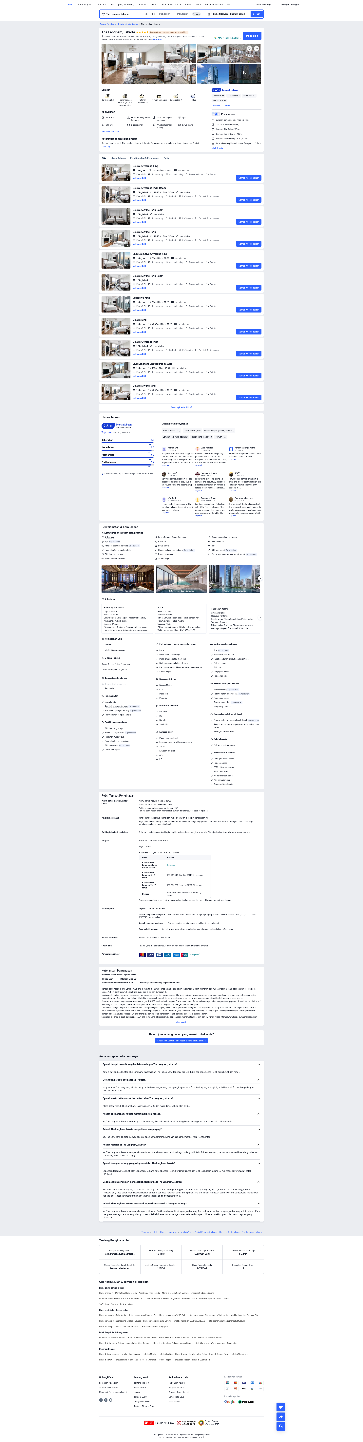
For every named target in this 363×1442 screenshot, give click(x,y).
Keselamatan (174, 1401)
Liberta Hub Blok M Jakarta (157, 1299)
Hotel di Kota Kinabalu (130, 1354)
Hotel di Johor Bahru (198, 1354)
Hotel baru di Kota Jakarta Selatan (142, 1337)
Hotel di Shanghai (148, 1360)
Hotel (70, 4)
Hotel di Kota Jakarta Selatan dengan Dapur (172, 1343)
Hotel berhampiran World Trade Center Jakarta (119, 1326)
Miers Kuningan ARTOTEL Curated (214, 1299)
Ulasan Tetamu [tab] (118, 158)
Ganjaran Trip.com (214, 4)
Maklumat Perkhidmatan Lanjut (113, 1392)
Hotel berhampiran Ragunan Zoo (142, 1315)
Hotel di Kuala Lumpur (109, 1354)
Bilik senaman (218, 541)
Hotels (154, 1232)
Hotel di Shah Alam (239, 1354)
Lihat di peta (217, 148)
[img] (133, 64)
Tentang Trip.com (141, 1383)
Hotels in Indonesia (168, 1232)
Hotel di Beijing (164, 1360)
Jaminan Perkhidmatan (109, 1387)
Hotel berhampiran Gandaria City (244, 1315)
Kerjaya (137, 1392)
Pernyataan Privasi (142, 1401)
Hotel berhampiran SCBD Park (172, 1315)
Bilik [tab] (104, 158)
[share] (281, 1417)
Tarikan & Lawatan (148, 4)
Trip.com (145, 1232)
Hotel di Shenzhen (182, 1360)
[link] (263, 4)
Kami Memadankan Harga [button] (229, 38)
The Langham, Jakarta (118, 32)
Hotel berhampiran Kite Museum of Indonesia (208, 1315)
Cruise (188, 4)
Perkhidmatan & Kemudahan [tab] (144, 158)
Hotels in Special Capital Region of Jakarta (198, 1232)
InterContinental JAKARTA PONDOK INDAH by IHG (121, 1299)
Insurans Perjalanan (171, 4)
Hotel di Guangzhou (201, 1360)
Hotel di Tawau (105, 1360)
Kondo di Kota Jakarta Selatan (112, 1337)
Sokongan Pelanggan (108, 1383)
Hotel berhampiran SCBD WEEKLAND (189, 1321)
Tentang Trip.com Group (144, 1406)
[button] (228, 4)
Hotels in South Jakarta (229, 1232)
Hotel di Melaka (149, 1354)
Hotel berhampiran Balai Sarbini (157, 1321)
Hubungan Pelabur (177, 1383)
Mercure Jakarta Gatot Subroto (175, 1293)
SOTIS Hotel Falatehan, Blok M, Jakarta (116, 1304)
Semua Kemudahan (110, 131)
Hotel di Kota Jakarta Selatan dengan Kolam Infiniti (216, 1343)
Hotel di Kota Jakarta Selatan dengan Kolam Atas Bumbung (125, 1343)
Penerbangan (84, 4)
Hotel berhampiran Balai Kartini (112, 1315)
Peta (198, 4)
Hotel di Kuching (166, 1354)
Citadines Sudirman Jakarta (202, 1293)
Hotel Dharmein (106, 1293)
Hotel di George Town (218, 1354)
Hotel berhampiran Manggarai (155, 1326)
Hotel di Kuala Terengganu (126, 1360)
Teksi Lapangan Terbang (122, 4)
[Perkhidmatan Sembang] (281, 1426)
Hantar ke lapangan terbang (170, 550)
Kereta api (100, 4)
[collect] (281, 1407)
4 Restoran (109, 537)
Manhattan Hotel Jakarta (126, 1293)
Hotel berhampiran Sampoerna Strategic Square (120, 1321)
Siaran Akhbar (140, 1387)
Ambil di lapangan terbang (116, 546)
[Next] (260, 578)
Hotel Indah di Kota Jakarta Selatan (207, 1337)
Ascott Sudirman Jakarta (149, 1293)
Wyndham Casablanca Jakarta (184, 1299)
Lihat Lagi (106, 146)
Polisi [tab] (166, 158)
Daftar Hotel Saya (176, 1397)
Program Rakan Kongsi (178, 1392)
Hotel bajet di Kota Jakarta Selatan (174, 1337)
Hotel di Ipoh (181, 1354)
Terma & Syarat (140, 1397)
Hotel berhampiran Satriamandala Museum (226, 1321)
